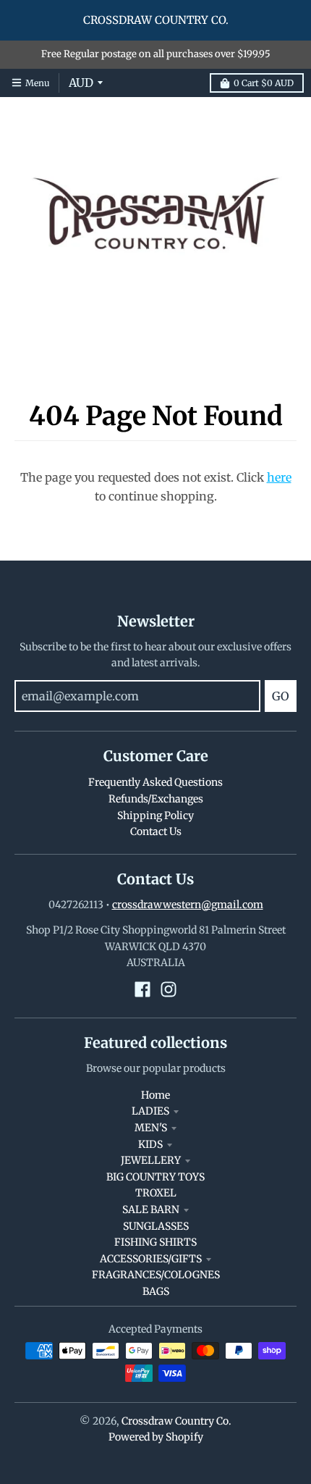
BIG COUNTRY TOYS (155, 1176)
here (279, 477)
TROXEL (155, 1192)
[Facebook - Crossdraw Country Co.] (142, 989)
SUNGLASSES (156, 1226)
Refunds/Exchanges (155, 798)
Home (155, 1095)
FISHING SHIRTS (155, 1242)
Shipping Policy (155, 815)
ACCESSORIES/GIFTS (151, 1258)
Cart (264, 82)
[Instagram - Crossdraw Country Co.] (168, 989)
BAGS (155, 1291)
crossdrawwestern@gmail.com (187, 904)
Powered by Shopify (155, 1436)
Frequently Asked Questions (155, 782)
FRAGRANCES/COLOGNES (156, 1274)
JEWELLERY (151, 1160)
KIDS (150, 1144)
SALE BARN (150, 1209)
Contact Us (156, 831)
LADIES (150, 1111)
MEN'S (151, 1127)
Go (280, 696)
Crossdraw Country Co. (176, 1421)
